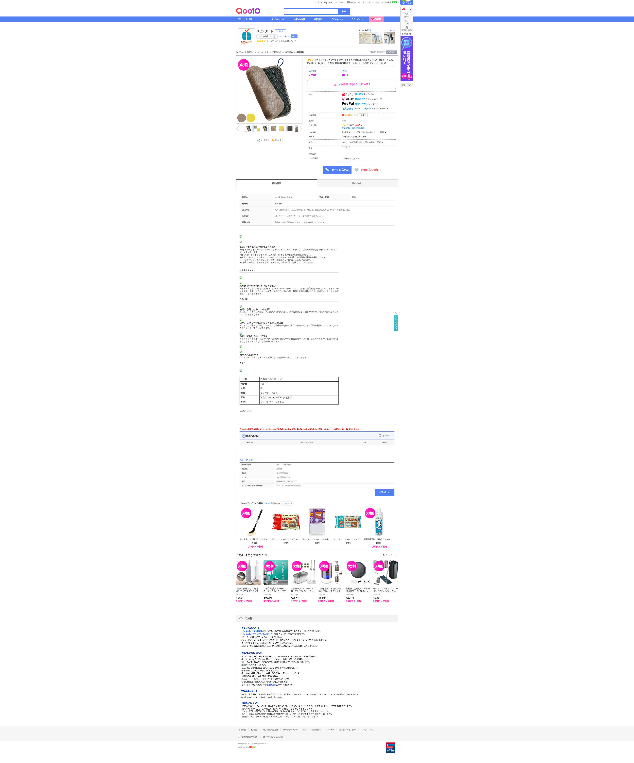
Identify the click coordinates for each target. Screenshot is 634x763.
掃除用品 (289, 52)
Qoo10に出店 (373, 2)
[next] (300, 128)
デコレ (310, 60)
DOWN (410, 85)
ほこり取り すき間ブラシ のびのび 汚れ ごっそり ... (255, 539)
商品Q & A (357, 183)
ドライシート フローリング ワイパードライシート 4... (286, 539)
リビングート (264, 31)
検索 (344, 11)
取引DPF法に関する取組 (248, 737)
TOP (403, 85)
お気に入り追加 (369, 169)
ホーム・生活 (262, 52)
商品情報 (276, 183)
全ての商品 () (267, 36)
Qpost (353, 2)
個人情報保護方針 (270, 730)
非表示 (387, 435)
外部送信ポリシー (290, 730)
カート (406, 17)
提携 (304, 730)
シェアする (265, 140)
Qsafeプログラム (367, 730)
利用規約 (254, 730)
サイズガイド (407, 34)
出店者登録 (315, 730)
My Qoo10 (329, 2)
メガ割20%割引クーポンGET (354, 84)
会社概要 (242, 730)
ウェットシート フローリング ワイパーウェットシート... (348, 539)
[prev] (237, 128)
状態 (248, 442)
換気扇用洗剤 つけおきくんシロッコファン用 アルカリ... (379, 539)
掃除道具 (300, 52)
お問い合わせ (384, 492)
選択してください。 (352, 158)
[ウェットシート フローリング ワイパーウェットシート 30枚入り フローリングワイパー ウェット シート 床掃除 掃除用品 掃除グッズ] (348, 522)
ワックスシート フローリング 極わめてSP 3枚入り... (317, 539)
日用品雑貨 (276, 52)
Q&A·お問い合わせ (288, 41)
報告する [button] (278, 140)
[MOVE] (376, 19)
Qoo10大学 (386, 2)
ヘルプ (361, 2)
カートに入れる (340, 169)
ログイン (318, 2)
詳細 (363, 115)
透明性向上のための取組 (273, 737)
